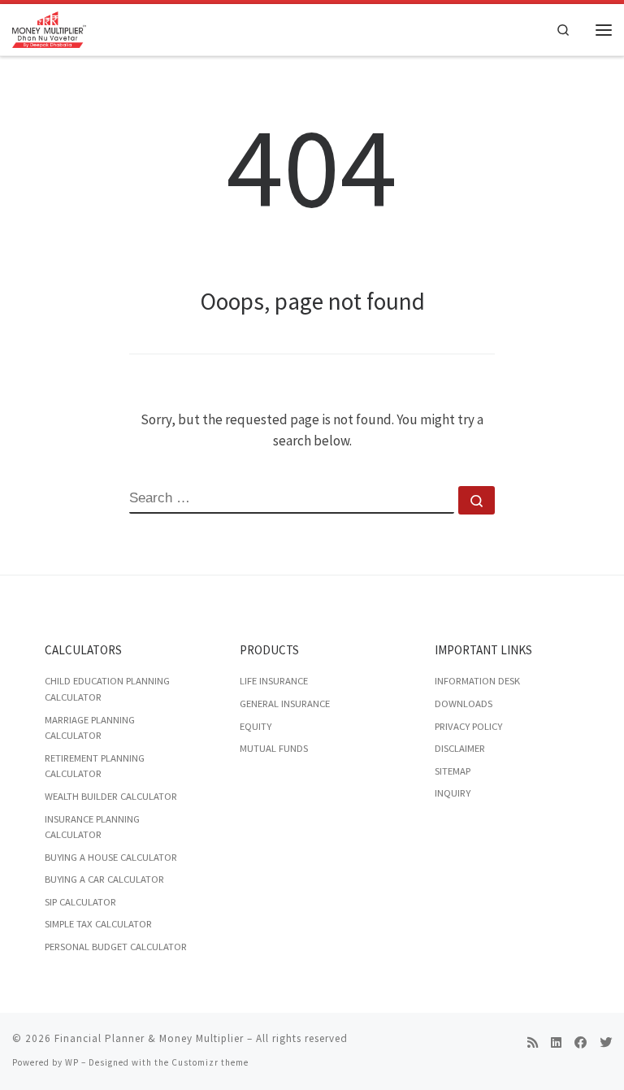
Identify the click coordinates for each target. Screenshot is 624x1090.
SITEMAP (452, 771)
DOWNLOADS (463, 703)
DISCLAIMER (460, 748)
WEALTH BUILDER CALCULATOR (111, 796)
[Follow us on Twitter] (606, 1043)
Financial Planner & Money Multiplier (149, 1038)
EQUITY (255, 726)
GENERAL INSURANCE (285, 703)
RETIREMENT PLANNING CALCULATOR (95, 766)
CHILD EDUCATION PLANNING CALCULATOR (107, 689)
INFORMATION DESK (477, 681)
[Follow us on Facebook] (580, 1043)
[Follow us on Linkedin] (556, 1043)
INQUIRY (452, 793)
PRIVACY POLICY (468, 726)
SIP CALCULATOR (80, 902)
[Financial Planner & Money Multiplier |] (49, 28)
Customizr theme (210, 1062)
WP (72, 1062)
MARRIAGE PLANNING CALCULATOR (90, 728)
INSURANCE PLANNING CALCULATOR (92, 827)
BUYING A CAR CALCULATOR (104, 879)
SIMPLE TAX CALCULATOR (98, 924)
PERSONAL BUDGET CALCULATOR (116, 946)
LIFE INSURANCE (274, 681)
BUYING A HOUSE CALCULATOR (111, 857)
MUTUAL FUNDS (274, 748)
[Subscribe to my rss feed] (532, 1043)
